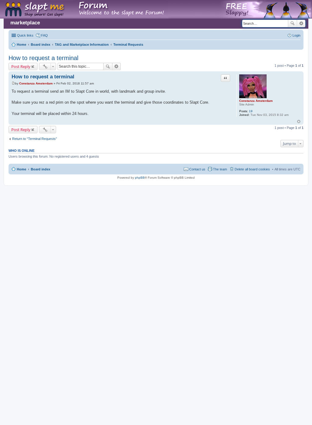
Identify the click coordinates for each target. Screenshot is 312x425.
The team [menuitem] (220, 169)
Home (21, 169)
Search (292, 23)
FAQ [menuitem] (44, 35)
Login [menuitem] (296, 35)
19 (251, 111)
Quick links (25, 35)
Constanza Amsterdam (256, 100)
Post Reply (20, 66)
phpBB (140, 177)
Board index (40, 169)
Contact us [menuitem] (197, 169)
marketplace (25, 23)
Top (298, 121)
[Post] (13, 83)
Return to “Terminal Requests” (34, 139)
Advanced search (301, 23)
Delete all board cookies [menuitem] (252, 169)
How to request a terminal (43, 58)
